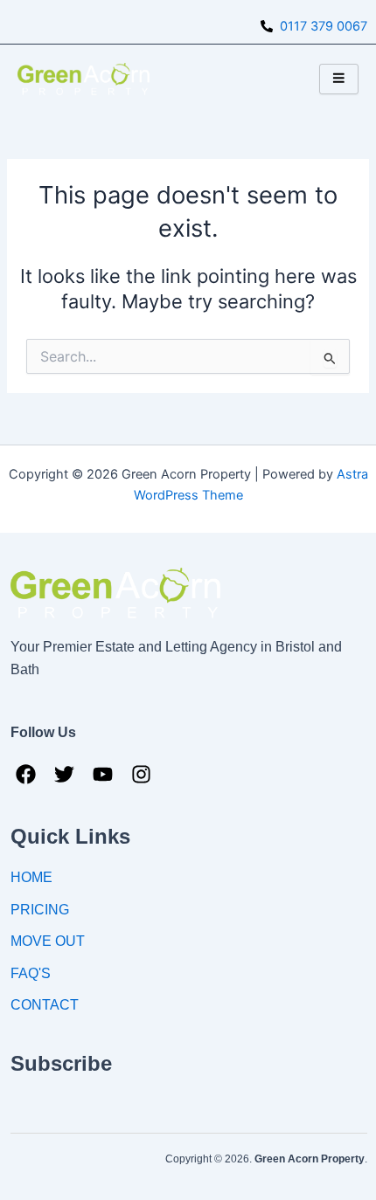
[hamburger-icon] (339, 79)
